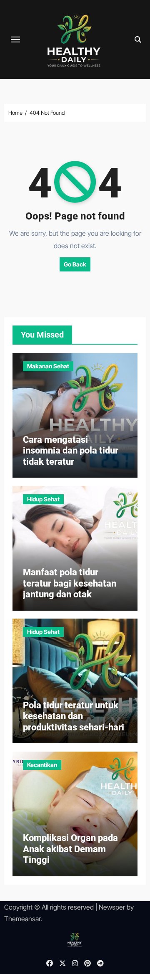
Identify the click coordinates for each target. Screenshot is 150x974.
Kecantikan (42, 764)
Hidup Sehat (43, 499)
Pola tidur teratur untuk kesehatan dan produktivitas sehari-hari (73, 716)
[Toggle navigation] (15, 39)
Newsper (112, 907)
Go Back (75, 264)
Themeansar (22, 919)
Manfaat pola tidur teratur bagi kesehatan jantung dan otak (69, 583)
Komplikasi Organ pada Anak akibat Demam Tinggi (70, 849)
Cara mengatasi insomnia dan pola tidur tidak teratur (70, 450)
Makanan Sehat (48, 366)
